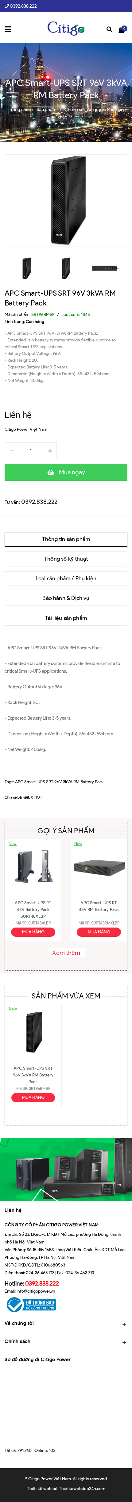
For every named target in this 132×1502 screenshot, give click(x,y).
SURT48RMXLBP (105, 923)
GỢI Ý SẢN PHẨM (66, 830)
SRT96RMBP (39, 1088)
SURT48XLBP (39, 923)
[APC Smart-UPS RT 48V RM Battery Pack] (99, 867)
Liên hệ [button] (13, 1210)
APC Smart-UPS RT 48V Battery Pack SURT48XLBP (33, 909)
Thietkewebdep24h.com (82, 1488)
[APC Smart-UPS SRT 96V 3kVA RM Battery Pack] (33, 1032)
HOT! (38, 797)
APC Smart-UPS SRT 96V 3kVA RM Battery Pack (59, 781)
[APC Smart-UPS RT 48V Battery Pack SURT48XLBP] (33, 867)
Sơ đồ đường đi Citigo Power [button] (38, 1359)
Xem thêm (66, 952)
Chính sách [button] (17, 1341)
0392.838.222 (23, 6)
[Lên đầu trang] (119, 1488)
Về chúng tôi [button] (19, 1323)
